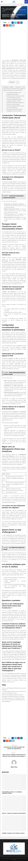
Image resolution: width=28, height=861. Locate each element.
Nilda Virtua (5, 17)
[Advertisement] (14, 44)
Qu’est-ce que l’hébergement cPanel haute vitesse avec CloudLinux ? (14, 689)
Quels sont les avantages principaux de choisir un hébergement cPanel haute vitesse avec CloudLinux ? (13, 695)
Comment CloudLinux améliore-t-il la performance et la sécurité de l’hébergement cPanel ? (14, 692)
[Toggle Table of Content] (16, 82)
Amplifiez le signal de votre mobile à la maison (13, 833)
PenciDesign (14, 859)
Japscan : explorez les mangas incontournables (14, 813)
